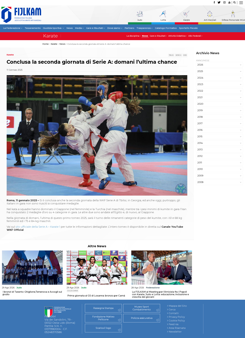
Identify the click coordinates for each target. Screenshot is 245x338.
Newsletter (175, 331)
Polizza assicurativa (141, 318)
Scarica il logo (103, 328)
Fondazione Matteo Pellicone (103, 318)
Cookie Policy (177, 320)
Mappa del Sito (178, 306)
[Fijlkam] (32, 15)
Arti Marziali (210, 20)
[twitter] (219, 2)
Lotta (163, 20)
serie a (178, 55)
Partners (129, 28)
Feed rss (173, 324)
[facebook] (214, 2)
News (69, 28)
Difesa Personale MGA (233, 20)
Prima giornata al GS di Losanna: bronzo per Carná (96, 295)
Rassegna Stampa (103, 308)
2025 (185, 55)
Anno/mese (202, 60)
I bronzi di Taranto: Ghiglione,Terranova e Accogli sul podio (32, 293)
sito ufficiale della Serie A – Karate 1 (38, 226)
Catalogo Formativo (166, 28)
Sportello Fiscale (188, 28)
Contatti (174, 313)
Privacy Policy (177, 317)
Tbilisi (171, 55)
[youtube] (229, 2)
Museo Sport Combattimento (142, 308)
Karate (186, 20)
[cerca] (234, 2)
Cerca (172, 309)
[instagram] (224, 2)
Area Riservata (177, 328)
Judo (139, 20)
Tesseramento (33, 28)
